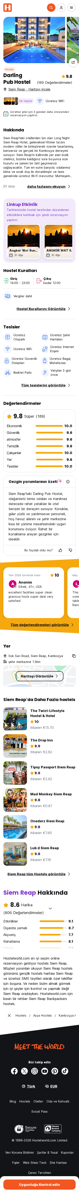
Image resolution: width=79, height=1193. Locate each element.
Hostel (9, 69)
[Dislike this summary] (70, 550)
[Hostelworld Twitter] (24, 1071)
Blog (13, 1101)
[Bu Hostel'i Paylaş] (73, 62)
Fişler (16, 1162)
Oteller (38, 1101)
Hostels (24, 1101)
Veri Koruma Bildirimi (19, 1152)
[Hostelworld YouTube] (44, 1071)
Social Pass (39, 1111)
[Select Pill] (51, 7)
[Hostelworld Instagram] (34, 1071)
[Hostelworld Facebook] (14, 1071)
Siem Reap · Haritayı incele (29, 89)
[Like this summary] (60, 550)
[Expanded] (9, 1015)
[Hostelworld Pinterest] (54, 1071)
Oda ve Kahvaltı (58, 1101)
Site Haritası (58, 1162)
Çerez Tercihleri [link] (39, 1172)
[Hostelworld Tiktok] (65, 1071)
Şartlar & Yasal (47, 1152)
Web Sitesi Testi (34, 1162)
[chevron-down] (50, 908)
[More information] (67, 481)
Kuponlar (67, 1152)
